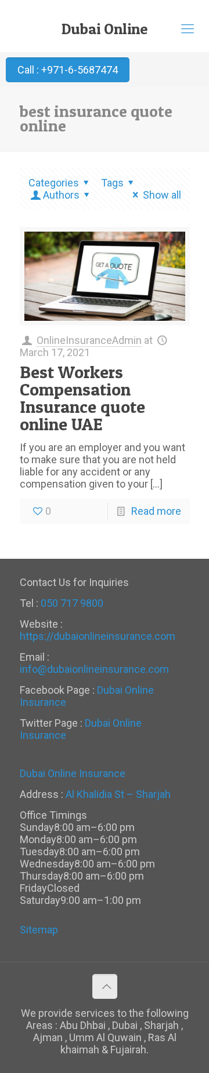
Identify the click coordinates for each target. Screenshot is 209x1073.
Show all (162, 195)
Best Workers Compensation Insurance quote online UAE (82, 397)
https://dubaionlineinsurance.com (97, 636)
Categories (53, 183)
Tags (112, 183)
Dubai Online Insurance (104, 33)
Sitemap (39, 930)
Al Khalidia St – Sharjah (118, 794)
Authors (61, 195)
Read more (156, 511)
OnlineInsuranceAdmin (89, 340)
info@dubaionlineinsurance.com (94, 669)
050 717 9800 (72, 603)
